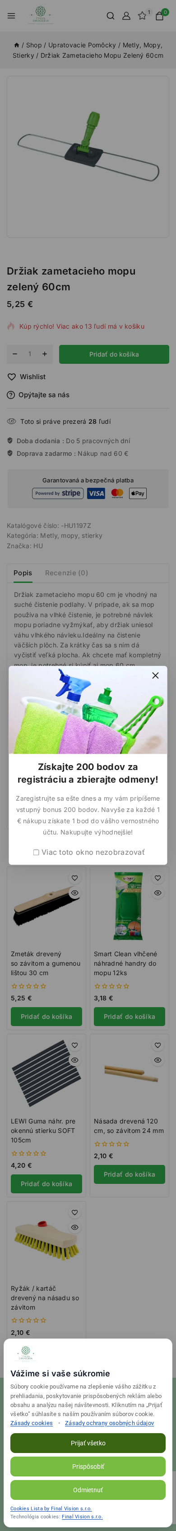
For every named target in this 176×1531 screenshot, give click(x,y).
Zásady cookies (31, 1423)
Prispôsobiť (88, 1466)
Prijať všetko (88, 1443)
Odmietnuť (88, 1490)
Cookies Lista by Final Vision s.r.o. (51, 1509)
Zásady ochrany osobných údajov (109, 1423)
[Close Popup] (155, 675)
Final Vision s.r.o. (82, 1517)
